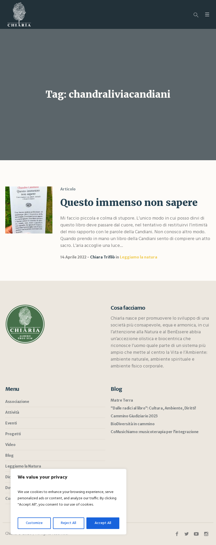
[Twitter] (186, 534)
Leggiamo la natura (138, 257)
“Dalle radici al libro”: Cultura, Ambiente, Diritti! (153, 408)
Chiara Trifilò (102, 257)
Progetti (13, 434)
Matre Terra (122, 400)
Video (10, 444)
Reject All (68, 523)
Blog (9, 455)
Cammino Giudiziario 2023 (134, 416)
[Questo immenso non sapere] (28, 209)
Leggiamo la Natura (23, 466)
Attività (12, 412)
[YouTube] (196, 534)
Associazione (17, 401)
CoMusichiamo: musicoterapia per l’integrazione (155, 431)
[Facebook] (176, 534)
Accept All (103, 523)
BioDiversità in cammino (132, 424)
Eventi (11, 423)
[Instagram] (206, 534)
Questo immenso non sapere (129, 203)
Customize (34, 523)
